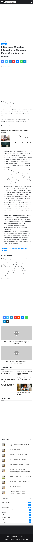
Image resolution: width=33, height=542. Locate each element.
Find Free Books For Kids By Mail (24, 393)
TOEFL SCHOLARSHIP (15, 449)
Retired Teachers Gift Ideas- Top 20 (21, 143)
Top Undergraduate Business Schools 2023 (20, 476)
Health (4, 522)
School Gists (9, 41)
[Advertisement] (16, 22)
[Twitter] (7, 317)
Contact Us (17, 539)
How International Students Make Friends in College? (8, 379)
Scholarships (6, 502)
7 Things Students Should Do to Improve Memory (24, 378)
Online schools (6, 517)
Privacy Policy (24, 539)
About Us (11, 539)
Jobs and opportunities (8, 510)
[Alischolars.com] (10, 2)
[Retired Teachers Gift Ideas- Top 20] (5, 144)
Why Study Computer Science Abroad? (7, 372)
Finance (5, 514)
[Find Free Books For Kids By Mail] (24, 387)
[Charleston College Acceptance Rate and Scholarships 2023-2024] (5, 138)
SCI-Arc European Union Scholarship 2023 (20, 459)
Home (3, 41)
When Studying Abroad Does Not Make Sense (7, 384)
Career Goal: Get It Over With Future (18, 454)
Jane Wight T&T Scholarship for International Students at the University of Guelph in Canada (20, 471)
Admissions (6, 507)
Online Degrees (7, 519)
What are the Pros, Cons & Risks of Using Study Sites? (24, 373)
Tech (4, 512)
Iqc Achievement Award (15, 486)
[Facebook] (4, 317)
